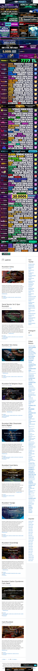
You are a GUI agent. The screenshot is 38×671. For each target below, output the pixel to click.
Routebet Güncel (30, 416)
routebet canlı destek (32, 383)
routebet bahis (5, 336)
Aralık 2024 (30, 530)
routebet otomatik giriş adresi (31, 447)
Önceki (3, 659)
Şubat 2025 (30, 527)
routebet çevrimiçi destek (31, 495)
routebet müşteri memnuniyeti (31, 444)
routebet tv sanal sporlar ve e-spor (13, 336)
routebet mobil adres (18, 297)
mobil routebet (31, 357)
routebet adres (5, 297)
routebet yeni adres (14, 376)
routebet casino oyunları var (31, 392)
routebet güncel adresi (31, 422)
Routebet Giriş (10, 653)
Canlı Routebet (7, 622)
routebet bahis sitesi (32, 369)
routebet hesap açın (30, 429)
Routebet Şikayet (31, 503)
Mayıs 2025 (30, 525)
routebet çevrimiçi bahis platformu (31, 494)
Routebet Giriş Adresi (14, 573)
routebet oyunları (30, 449)
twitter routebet (30, 506)
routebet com (30, 397)
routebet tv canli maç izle (32, 473)
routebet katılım (30, 433)
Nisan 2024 (30, 543)
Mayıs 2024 (30, 541)
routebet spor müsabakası (31, 466)
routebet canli (31, 376)
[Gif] (19, 106)
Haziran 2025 (30, 524)
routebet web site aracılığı (31, 479)
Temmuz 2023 (31, 557)
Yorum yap (4, 298)
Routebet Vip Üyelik (32, 296)
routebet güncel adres (31, 419)
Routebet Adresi (5, 495)
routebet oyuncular (30, 448)
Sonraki (15, 659)
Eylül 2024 (30, 535)
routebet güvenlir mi (31, 425)
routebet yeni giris (20, 376)
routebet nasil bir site (31, 446)
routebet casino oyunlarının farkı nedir (14, 613)
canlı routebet (5, 653)
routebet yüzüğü (20, 535)
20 (12, 659)
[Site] (19, 65)
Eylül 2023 (30, 554)
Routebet (4, 296)
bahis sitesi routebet (31, 345)
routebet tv (31, 467)
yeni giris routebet (30, 511)
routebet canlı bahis (11, 495)
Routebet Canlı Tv (31, 298)
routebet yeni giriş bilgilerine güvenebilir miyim (31, 491)
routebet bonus (31, 375)
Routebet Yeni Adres (9, 345)
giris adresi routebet (30, 349)
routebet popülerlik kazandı (31, 456)
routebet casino (31, 386)
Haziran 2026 (31, 521)
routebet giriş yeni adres (6, 376)
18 (9, 659)
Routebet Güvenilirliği (10, 543)
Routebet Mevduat (31, 313)
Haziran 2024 (31, 540)
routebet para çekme (31, 454)
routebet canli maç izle (31, 378)
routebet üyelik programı (31, 499)
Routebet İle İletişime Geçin (12, 384)
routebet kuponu (30, 435)
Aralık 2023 (30, 549)
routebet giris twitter (11, 297)
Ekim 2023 (30, 552)
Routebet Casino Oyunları (31, 391)
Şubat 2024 (30, 546)
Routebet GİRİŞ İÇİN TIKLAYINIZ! (19, 38)
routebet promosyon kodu (31, 461)
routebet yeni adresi (31, 486)
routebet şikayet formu (31, 504)
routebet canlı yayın (30, 385)
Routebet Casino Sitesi (32, 395)
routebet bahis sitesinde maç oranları (31, 371)
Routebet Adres (8, 267)
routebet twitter (31, 477)
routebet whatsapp (30, 481)
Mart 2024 (30, 544)
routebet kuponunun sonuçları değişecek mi (31, 437)
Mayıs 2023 (30, 560)
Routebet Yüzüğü (8, 503)
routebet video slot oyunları (31, 478)
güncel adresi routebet (32, 353)
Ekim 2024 (30, 533)
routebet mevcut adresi (31, 440)
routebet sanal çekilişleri (31, 462)
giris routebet (31, 351)
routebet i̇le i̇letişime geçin (14, 415)
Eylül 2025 (30, 522)
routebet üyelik (32, 498)
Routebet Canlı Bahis (10, 465)
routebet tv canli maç (31, 470)
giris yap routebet (5, 613)
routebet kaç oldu (31, 434)
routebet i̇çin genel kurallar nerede (31, 431)
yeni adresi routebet (30, 509)
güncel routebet (31, 354)
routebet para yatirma (31, 451)
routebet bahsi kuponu (31, 374)
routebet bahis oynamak (30, 366)
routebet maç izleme (31, 438)
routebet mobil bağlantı (31, 441)
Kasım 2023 (30, 551)
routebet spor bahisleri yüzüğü (13, 535)
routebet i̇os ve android (31, 430)
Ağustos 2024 (31, 536)
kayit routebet (31, 356)
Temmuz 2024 (31, 538)
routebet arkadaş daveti (31, 363)
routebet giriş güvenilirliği (7, 573)
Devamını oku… (5, 293)
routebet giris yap (32, 406)
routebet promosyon (15, 653)
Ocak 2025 (30, 529)
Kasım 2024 (30, 532)
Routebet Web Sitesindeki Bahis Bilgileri (11, 424)
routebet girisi (31, 401)
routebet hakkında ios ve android (31, 426)
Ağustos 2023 (31, 555)
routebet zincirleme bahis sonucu (31, 492)
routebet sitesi (31, 463)
